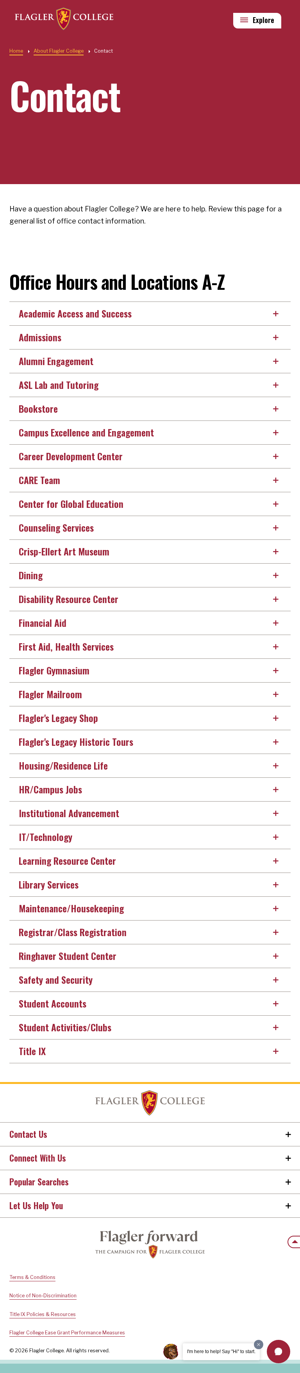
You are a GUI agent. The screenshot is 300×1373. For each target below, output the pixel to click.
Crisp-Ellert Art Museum (64, 551)
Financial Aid (42, 623)
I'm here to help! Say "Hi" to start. (221, 1351)
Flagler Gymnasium (54, 670)
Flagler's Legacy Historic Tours (76, 741)
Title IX (32, 1051)
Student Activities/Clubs (65, 1027)
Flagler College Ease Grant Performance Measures (67, 1333)
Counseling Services (56, 527)
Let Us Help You (36, 1205)
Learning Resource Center (67, 860)
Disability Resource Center (68, 599)
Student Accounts (52, 1003)
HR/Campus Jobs (50, 789)
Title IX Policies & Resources (42, 1314)
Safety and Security (56, 979)
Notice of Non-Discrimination (43, 1295)
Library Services (49, 884)
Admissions (40, 337)
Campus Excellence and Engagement (86, 432)
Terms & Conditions (32, 1277)
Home (16, 51)
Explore (263, 20)
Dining (31, 575)
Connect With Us (37, 1157)
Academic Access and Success (75, 313)
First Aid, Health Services (66, 646)
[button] (278, 1351)
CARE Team (39, 480)
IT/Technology (45, 837)
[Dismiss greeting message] (258, 1344)
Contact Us (28, 1134)
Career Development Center (71, 456)
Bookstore (38, 408)
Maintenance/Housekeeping (71, 908)
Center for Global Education (71, 504)
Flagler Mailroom (50, 694)
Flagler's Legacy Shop (58, 718)
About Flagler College (59, 51)
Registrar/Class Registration (73, 932)
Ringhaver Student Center (67, 956)
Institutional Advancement (69, 813)
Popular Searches (39, 1181)
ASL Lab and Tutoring (58, 385)
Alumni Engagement (56, 361)
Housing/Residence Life (63, 765)
